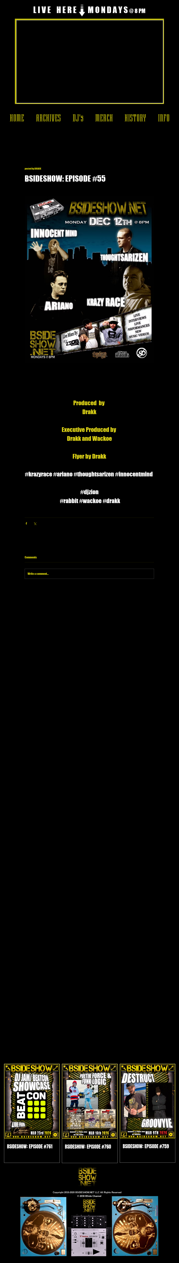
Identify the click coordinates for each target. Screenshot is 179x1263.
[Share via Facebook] (26, 523)
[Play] (96, 1251)
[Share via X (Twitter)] (35, 523)
